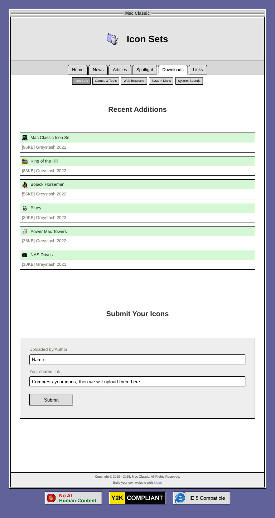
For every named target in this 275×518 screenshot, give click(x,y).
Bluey (35, 207)
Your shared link (44, 371)
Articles (120, 69)
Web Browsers (134, 81)
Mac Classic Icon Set (50, 137)
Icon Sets (81, 81)
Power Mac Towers (48, 231)
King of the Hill (43, 161)
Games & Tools (106, 81)
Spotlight (144, 69)
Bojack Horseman (46, 184)
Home (77, 69)
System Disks (161, 81)
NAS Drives (41, 254)
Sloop (158, 482)
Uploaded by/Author (48, 349)
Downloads (172, 69)
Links (198, 69)
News (98, 69)
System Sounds (189, 81)
